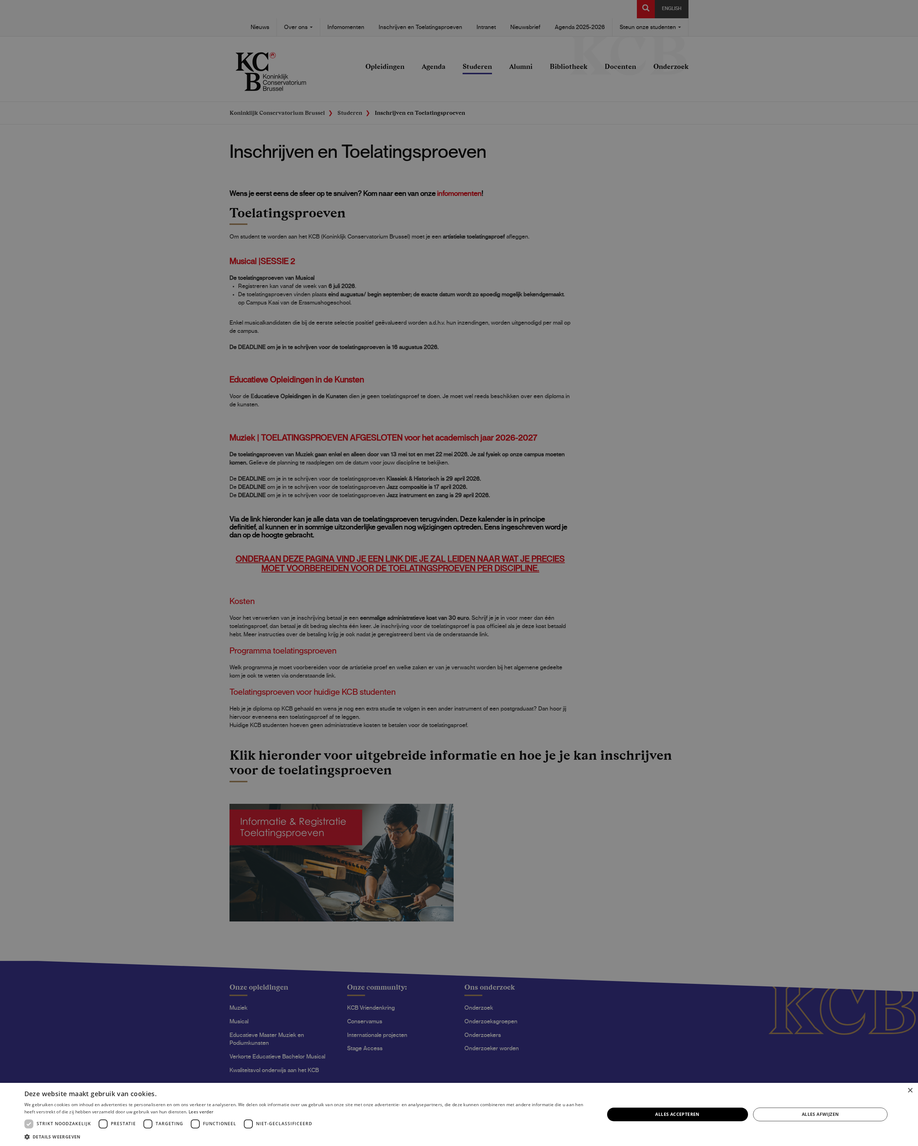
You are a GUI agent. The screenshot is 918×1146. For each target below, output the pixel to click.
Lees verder (201, 1112)
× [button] (910, 1090)
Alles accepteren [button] (677, 1114)
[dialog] (459, 1114)
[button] (305, 1136)
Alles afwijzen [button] (820, 1114)
